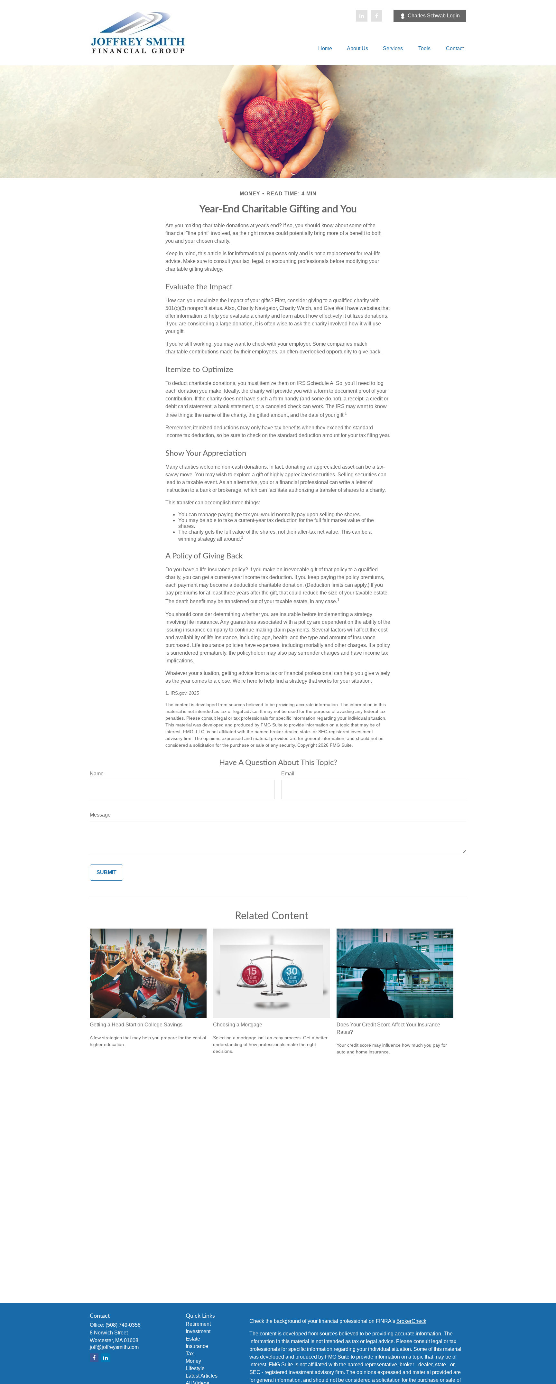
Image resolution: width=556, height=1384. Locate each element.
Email (287, 773)
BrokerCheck (411, 1321)
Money (193, 1361)
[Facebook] (376, 16)
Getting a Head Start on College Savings (136, 1024)
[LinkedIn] (361, 16)
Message (100, 815)
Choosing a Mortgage (237, 1024)
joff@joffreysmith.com (114, 1347)
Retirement (198, 1324)
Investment (198, 1331)
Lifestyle (195, 1368)
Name (97, 773)
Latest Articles (202, 1376)
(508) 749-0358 (123, 1325)
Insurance (197, 1346)
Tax (190, 1353)
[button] (325, 48)
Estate (193, 1339)
